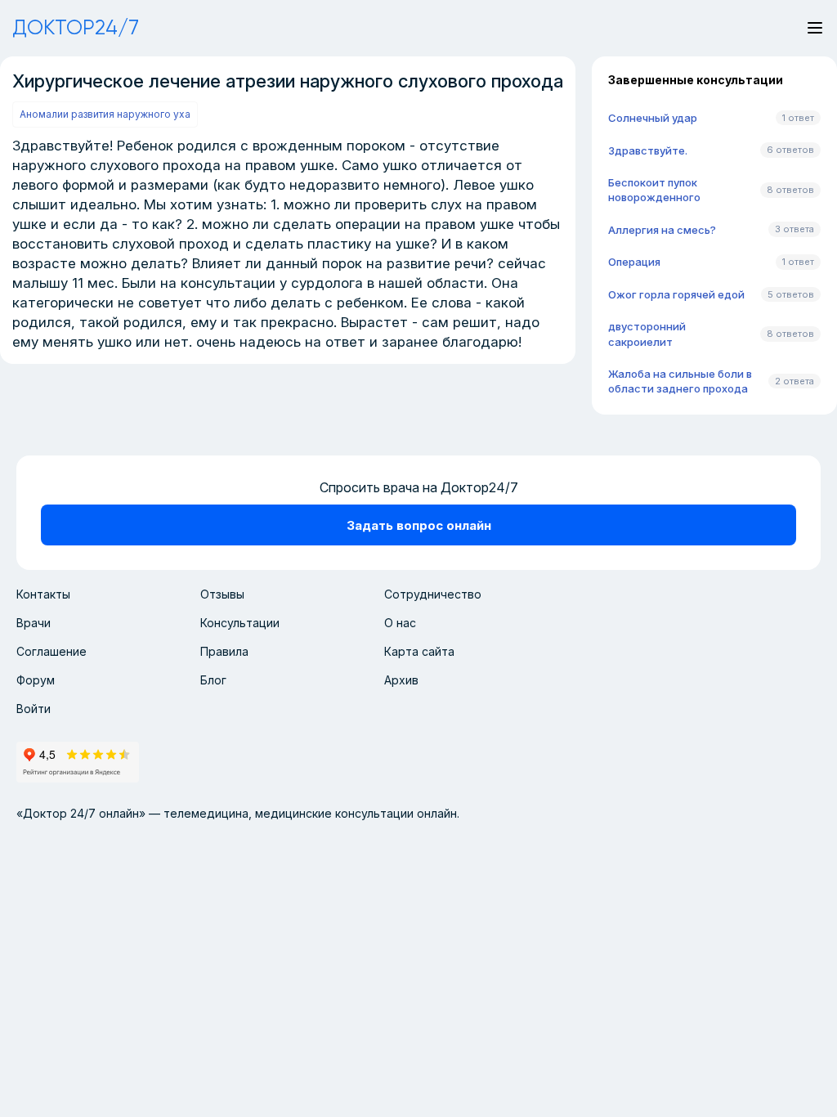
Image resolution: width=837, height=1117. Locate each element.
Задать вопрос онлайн (419, 525)
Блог (213, 680)
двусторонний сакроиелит (647, 334)
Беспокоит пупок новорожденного (654, 190)
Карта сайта (419, 651)
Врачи (33, 623)
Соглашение (51, 651)
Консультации (240, 623)
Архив (401, 680)
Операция (634, 261)
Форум (35, 680)
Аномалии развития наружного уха (105, 114)
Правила (224, 651)
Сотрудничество (432, 594)
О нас (400, 623)
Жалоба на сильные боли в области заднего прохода (680, 381)
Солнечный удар (652, 117)
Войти (33, 709)
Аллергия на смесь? (662, 229)
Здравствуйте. (647, 150)
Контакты (43, 594)
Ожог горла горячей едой (676, 294)
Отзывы (222, 594)
